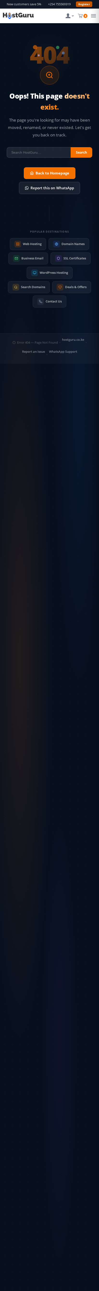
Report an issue (33, 352)
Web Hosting (32, 244)
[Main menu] (92, 16)
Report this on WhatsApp (52, 188)
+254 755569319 (59, 4)
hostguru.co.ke (73, 340)
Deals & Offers (76, 287)
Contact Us (54, 301)
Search (81, 152)
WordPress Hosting (54, 272)
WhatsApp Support (63, 352)
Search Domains (33, 287)
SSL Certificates (74, 258)
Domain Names (73, 244)
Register (84, 4)
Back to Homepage (52, 173)
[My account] (70, 16)
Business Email (32, 258)
